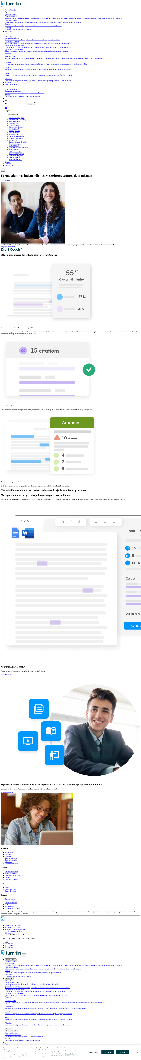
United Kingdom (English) (18, 142)
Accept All (123, 1052)
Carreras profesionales (12, 901)
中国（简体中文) (15, 157)
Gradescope (9, 856)
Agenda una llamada (7, 792)
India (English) (14, 146)
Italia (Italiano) (14, 133)
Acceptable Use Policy (12, 927)
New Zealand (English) (16, 154)
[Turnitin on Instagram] (9, 947)
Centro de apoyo (10, 891)
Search (30, 104)
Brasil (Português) (15, 121)
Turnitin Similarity (11, 860)
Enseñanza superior (11, 872)
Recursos (8, 82)
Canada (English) (14, 123)
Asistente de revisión (11, 864)
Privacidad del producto (12, 908)
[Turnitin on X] (6, 942)
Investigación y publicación (14, 875)
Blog (6, 904)
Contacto (8, 164)
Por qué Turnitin (10, 10)
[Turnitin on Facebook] (9, 944)
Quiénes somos (10, 899)
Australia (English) (15, 144)
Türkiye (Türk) (14, 140)
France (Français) (14, 131)
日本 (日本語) (14, 149)
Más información (6, 674)
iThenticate (8, 862)
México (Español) (15, 125)
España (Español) (15, 129)
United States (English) (16, 118)
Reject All (108, 1052)
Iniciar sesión (9, 165)
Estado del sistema (11, 889)
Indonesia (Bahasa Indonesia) (18, 147)
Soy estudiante (5, 181)
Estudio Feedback (11, 852)
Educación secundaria (12, 873)
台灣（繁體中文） (15, 160)
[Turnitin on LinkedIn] (9, 945)
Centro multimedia (11, 84)
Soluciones (8, 31)
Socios (7, 877)
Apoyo (7, 162)
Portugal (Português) (16, 138)
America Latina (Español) (17, 120)
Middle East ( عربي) (16, 134)
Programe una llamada (8, 247)
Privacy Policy (69, 1054)
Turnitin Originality (11, 858)
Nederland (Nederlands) (17, 136)
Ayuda (7, 887)
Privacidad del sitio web (13, 925)
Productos (8, 53)
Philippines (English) (16, 155)
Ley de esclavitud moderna (14, 931)
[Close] (137, 1052)
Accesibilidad (9, 906)
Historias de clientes (11, 879)
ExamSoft (8, 854)
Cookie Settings (93, 1052)
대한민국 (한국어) (15, 152)
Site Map (8, 933)
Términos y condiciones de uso (15, 929)
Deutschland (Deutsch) (16, 127)
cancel (35, 103)
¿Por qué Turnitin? (11, 15)
